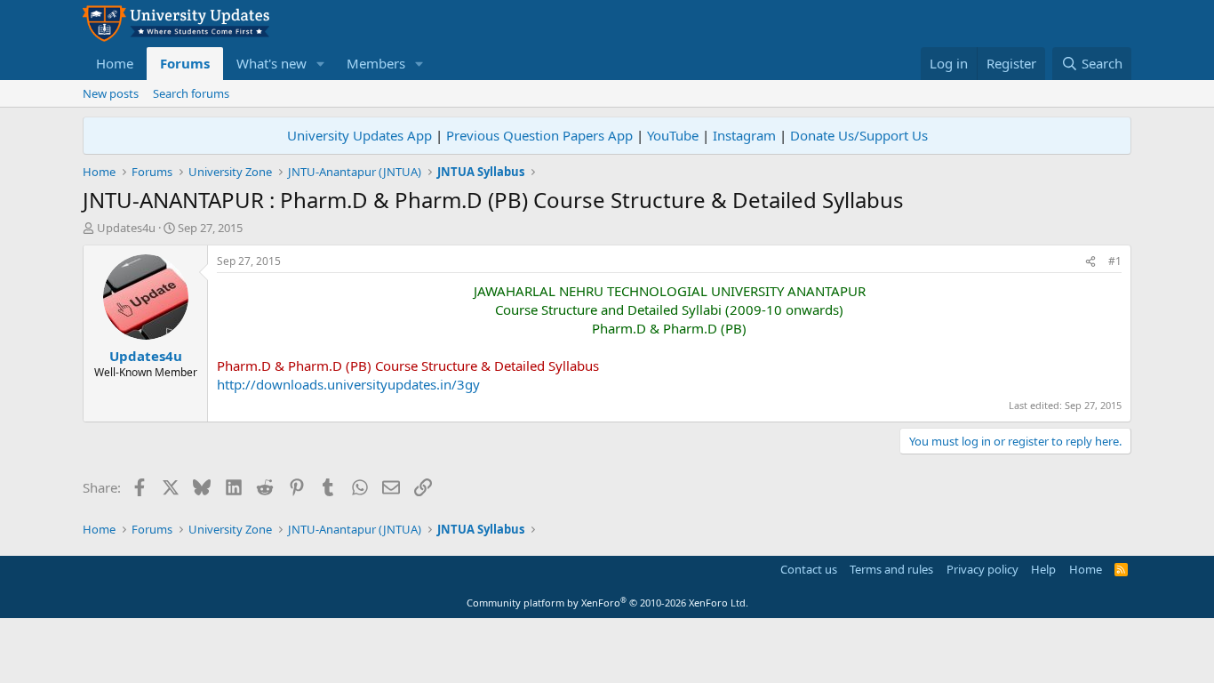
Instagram (744, 135)
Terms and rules (891, 569)
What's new (271, 63)
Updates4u (126, 228)
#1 (1115, 261)
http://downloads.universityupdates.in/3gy (348, 384)
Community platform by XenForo (607, 602)
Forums (185, 63)
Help (1043, 569)
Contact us (808, 569)
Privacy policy (982, 569)
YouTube (673, 135)
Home (114, 63)
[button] (320, 63)
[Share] (1090, 262)
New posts (111, 93)
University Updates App (359, 135)
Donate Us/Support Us (859, 135)
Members (376, 63)
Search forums (191, 93)
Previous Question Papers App (539, 135)
